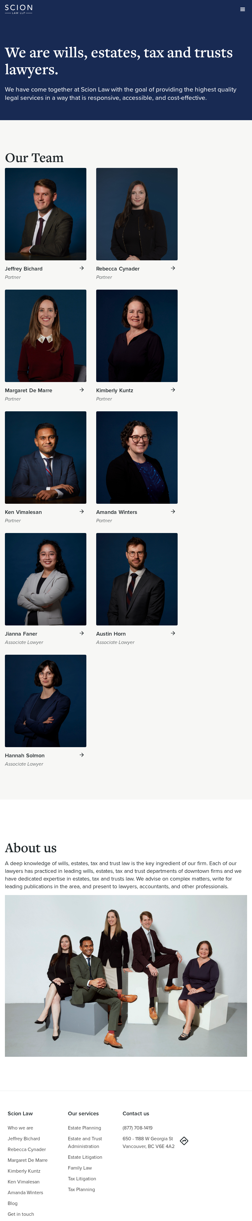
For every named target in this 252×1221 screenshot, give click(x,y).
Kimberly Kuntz (24, 1170)
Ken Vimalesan (24, 1181)
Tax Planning (81, 1189)
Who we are (20, 1127)
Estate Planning (84, 1127)
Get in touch (21, 1214)
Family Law (80, 1167)
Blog (13, 1203)
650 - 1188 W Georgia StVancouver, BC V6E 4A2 (149, 1142)
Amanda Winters (25, 1192)
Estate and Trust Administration (85, 1142)
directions (184, 1141)
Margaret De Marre (28, 1160)
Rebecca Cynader (27, 1149)
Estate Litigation (85, 1157)
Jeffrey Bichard (24, 1138)
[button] (243, 9)
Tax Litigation (82, 1178)
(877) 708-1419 (137, 1127)
